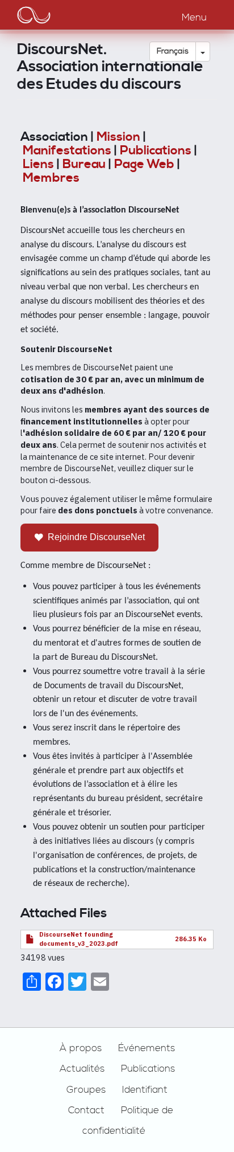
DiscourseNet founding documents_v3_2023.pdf (78, 938)
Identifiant (145, 1090)
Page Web (144, 164)
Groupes (86, 1090)
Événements (146, 1048)
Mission (118, 137)
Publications (155, 150)
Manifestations (67, 150)
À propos (81, 1048)
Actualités (82, 1069)
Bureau (84, 164)
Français (173, 51)
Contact (86, 1110)
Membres (51, 178)
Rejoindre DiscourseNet (96, 537)
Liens (38, 164)
